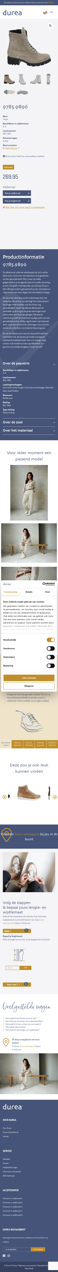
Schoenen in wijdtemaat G (12, 1202)
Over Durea (7, 1128)
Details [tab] (29, 592)
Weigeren (29, 686)
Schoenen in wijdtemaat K (12, 1211)
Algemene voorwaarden (27, 1265)
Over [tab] (47, 592)
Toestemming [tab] (10, 592)
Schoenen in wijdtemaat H (12, 1206)
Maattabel (6, 1159)
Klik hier (51, 3)
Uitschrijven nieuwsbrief (12, 1171)
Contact (6, 1163)
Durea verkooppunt (26, 834)
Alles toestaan (29, 678)
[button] (50, 25)
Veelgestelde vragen (10, 1167)
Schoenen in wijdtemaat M (13, 1215)
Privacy (14, 1265)
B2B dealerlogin (9, 1175)
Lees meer (8, 167)
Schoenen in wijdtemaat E (12, 1198)
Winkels (6, 1136)
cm (25, 967)
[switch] (51, 648)
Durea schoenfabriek (10, 1132)
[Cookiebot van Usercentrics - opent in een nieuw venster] (42, 584)
